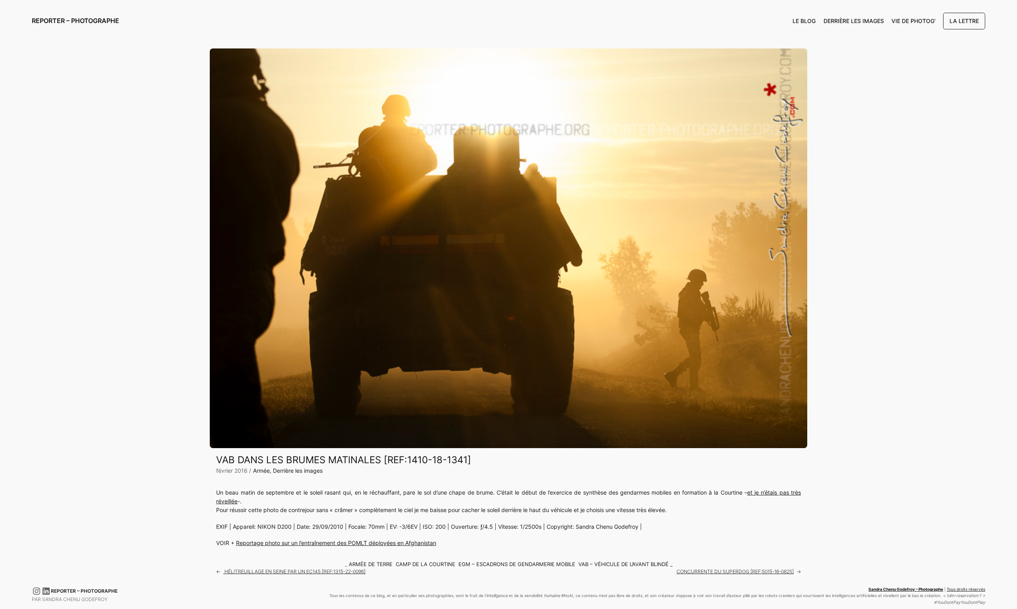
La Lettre (964, 20)
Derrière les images (298, 470)
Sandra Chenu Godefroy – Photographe (905, 589)
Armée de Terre (370, 564)
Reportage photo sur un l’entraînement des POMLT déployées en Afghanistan (336, 542)
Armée (261, 470)
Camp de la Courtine (425, 564)
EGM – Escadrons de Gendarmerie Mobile (516, 564)
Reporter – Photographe (75, 21)
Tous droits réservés (966, 589)
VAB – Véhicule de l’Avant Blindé (623, 564)
